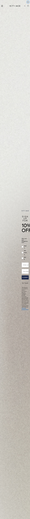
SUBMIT (25, 277)
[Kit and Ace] (15, 6)
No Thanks (25, 283)
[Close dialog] (28, 2)
